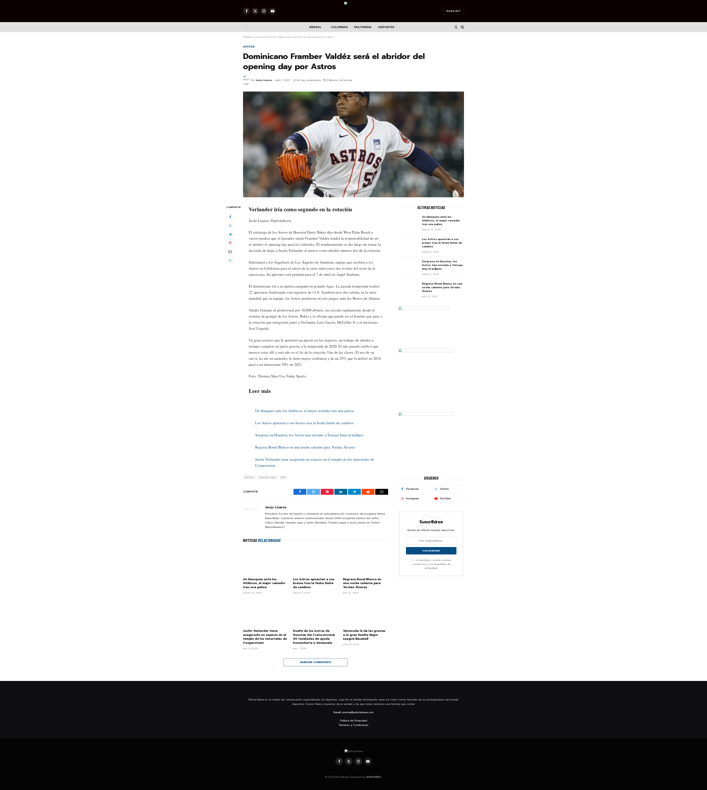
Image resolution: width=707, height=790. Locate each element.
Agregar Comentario (315, 662)
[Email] (230, 251)
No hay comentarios (309, 80)
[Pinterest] (230, 243)
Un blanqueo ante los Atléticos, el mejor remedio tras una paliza (304, 410)
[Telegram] (230, 234)
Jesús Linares (264, 80)
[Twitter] (230, 225)
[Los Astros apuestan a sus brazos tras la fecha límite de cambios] (315, 561)
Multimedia (363, 27)
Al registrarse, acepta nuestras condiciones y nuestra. (431, 564)
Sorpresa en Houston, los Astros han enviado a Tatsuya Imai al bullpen (309, 434)
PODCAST (453, 11)
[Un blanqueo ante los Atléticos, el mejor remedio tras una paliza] (265, 561)
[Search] (462, 27)
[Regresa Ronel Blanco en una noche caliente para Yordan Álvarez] (365, 561)
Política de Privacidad (353, 721)
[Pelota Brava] (353, 11)
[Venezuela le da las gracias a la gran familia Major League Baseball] (365, 612)
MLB (283, 477)
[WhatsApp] (230, 260)
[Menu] (245, 27)
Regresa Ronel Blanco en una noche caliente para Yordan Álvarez (305, 447)
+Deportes (386, 27)
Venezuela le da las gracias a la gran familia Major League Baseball (364, 635)
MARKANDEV (373, 777)
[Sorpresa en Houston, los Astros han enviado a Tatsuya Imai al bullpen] (408, 266)
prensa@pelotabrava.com (358, 712)
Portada (247, 37)
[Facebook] (230, 217)
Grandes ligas (267, 477)
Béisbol (315, 27)
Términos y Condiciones (353, 725)
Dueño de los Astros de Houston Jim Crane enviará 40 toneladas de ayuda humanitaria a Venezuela (314, 637)
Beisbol (249, 477)
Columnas (339, 27)
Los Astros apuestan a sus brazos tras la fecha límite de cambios (304, 422)
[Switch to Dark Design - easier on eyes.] (456, 27)
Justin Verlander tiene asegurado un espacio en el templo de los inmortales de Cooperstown (265, 637)
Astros (249, 47)
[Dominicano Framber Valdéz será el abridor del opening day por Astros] (353, 144)
